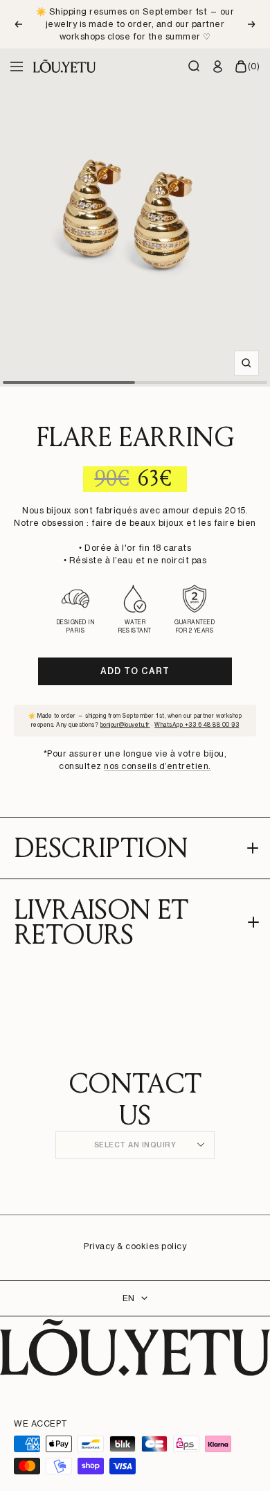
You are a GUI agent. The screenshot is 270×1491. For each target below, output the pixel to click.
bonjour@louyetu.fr (125, 724)
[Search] (194, 66)
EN (128, 1298)
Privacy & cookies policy (135, 1246)
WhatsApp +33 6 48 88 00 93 (196, 724)
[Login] (218, 66)
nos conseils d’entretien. (157, 766)
